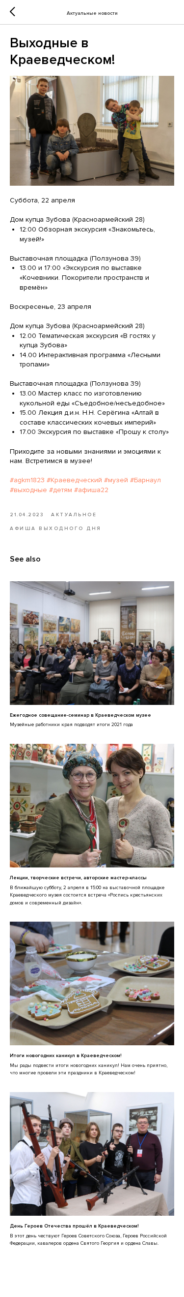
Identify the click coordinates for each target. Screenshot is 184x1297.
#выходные (28, 490)
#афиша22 (91, 490)
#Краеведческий (74, 480)
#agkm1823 (27, 480)
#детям (60, 490)
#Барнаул (145, 480)
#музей (116, 480)
